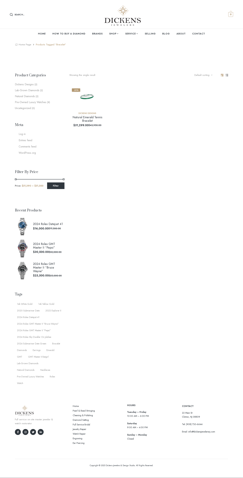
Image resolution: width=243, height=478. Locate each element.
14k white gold (24, 304)
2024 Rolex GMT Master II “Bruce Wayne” (44, 267)
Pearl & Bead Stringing (84, 410)
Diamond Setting (81, 420)
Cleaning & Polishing (83, 415)
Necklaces (45, 370)
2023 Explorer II (53, 310)
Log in (22, 134)
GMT (19, 356)
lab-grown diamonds (27, 363)
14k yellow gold (46, 304)
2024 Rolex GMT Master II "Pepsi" (34, 330)
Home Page (25, 44)
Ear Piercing (78, 443)
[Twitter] (33, 432)
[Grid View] (222, 75)
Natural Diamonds (25, 96)
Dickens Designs (87, 113)
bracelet (56, 343)
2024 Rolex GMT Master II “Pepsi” (44, 245)
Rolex (52, 376)
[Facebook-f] (18, 432)
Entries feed (25, 140)
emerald (50, 350)
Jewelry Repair (79, 429)
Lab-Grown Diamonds (27, 90)
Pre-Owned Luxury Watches (30, 102)
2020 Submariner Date (28, 310)
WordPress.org (27, 153)
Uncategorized (23, 108)
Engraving (77, 438)
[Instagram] (25, 432)
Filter (56, 185)
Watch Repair (79, 433)
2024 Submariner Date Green (31, 343)
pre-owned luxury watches (30, 376)
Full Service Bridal (81, 424)
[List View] (227, 75)
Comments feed (27, 146)
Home (76, 406)
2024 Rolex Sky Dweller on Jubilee (34, 337)
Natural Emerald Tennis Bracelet (87, 119)
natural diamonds (25, 370)
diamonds (22, 350)
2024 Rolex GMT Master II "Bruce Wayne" (38, 323)
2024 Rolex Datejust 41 (48, 224)
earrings (36, 350)
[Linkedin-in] (41, 432)
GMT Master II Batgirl (38, 356)
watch (20, 383)
